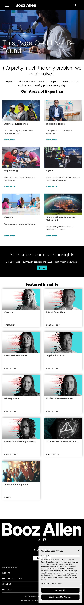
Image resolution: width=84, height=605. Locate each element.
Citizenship (9, 325)
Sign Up (42, 268)
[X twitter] (39, 539)
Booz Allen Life (53, 325)
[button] (75, 5)
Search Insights (42, 514)
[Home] (26, 5)
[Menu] (7, 5)
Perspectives (52, 454)
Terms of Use (25, 600)
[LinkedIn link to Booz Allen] (44, 539)
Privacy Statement (38, 600)
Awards (7, 497)
